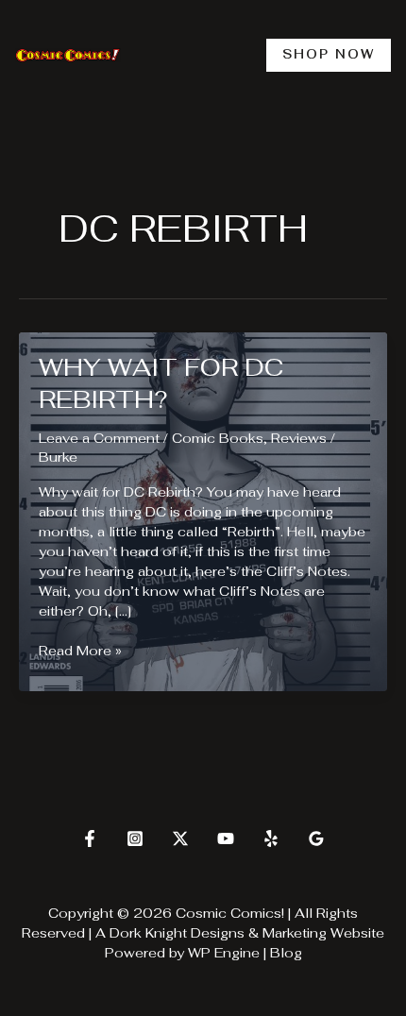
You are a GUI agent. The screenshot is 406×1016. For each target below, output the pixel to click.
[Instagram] (135, 838)
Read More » (80, 651)
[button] (328, 55)
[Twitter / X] (180, 838)
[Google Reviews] (316, 838)
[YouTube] (225, 838)
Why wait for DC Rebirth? (161, 383)
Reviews (299, 438)
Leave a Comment (99, 438)
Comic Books (217, 438)
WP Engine (224, 952)
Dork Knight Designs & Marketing (218, 932)
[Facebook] (89, 838)
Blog (286, 952)
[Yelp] (270, 838)
